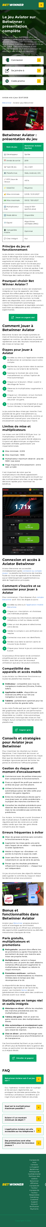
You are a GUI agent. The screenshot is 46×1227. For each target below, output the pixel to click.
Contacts (34, 1165)
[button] (23, 1079)
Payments (34, 1209)
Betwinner (7, 103)
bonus (24, 990)
